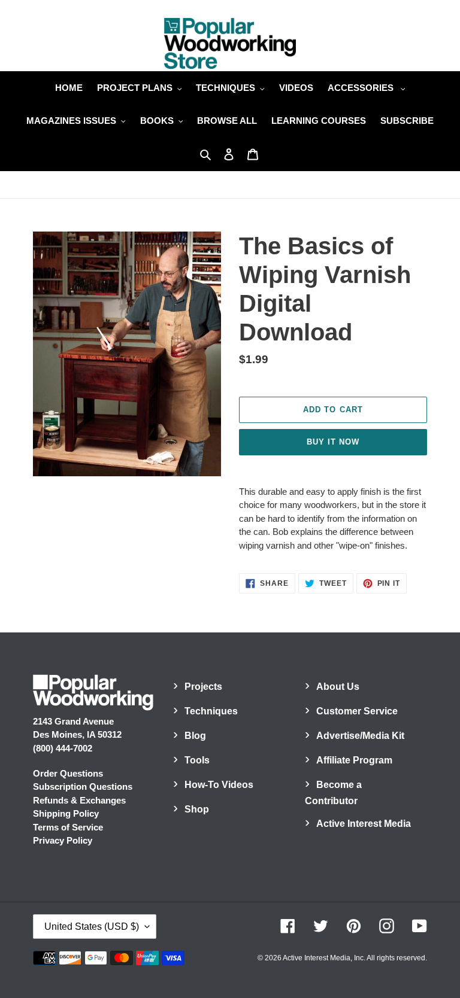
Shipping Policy (66, 813)
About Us (337, 686)
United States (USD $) (91, 926)
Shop (196, 809)
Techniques (211, 711)
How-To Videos (218, 785)
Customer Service (357, 711)
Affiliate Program (354, 760)
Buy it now (333, 441)
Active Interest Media (363, 824)
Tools (197, 760)
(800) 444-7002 (62, 748)
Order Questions (68, 773)
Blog (195, 736)
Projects (203, 686)
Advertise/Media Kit (360, 736)
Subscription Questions (82, 786)
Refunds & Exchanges (79, 800)
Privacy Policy (62, 840)
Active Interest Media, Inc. (324, 958)
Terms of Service (68, 827)
